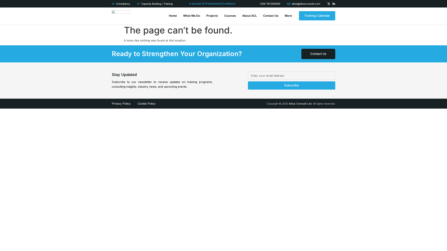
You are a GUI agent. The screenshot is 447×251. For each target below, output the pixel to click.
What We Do (191, 15)
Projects (212, 15)
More (288, 15)
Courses (230, 15)
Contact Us (271, 15)
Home (173, 15)
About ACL (249, 15)
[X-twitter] (328, 3)
